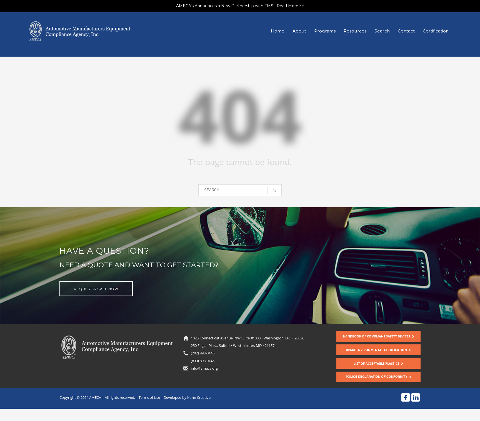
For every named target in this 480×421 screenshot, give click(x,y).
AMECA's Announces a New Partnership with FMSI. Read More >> (240, 5)
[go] (274, 190)
